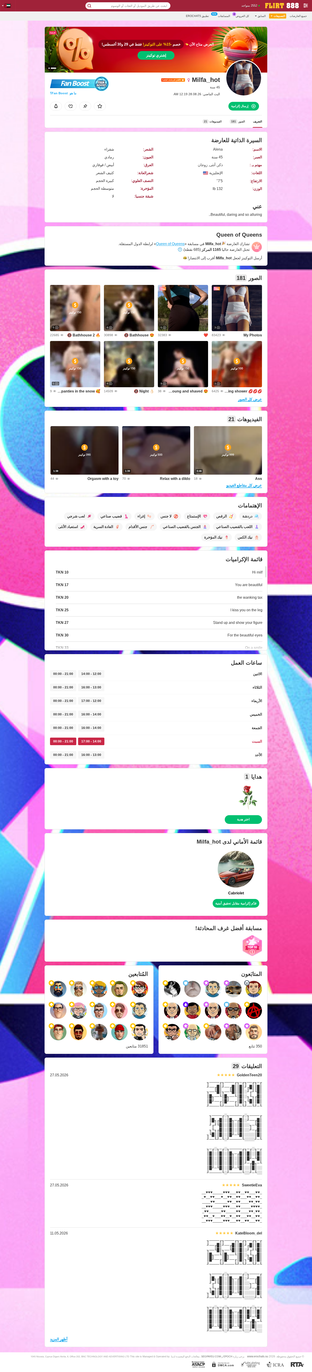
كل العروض (242, 16)
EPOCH (227, 1356)
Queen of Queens (170, 244)
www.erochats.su (257, 1356)
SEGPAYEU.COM (211, 1356)
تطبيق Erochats (197, 16)
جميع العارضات (298, 16)
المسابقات (224, 16)
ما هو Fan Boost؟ (63, 93)
